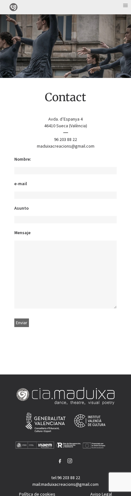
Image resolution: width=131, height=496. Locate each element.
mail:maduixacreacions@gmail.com (65, 484)
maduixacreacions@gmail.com (65, 146)
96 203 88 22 (65, 139)
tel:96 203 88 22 (65, 477)
